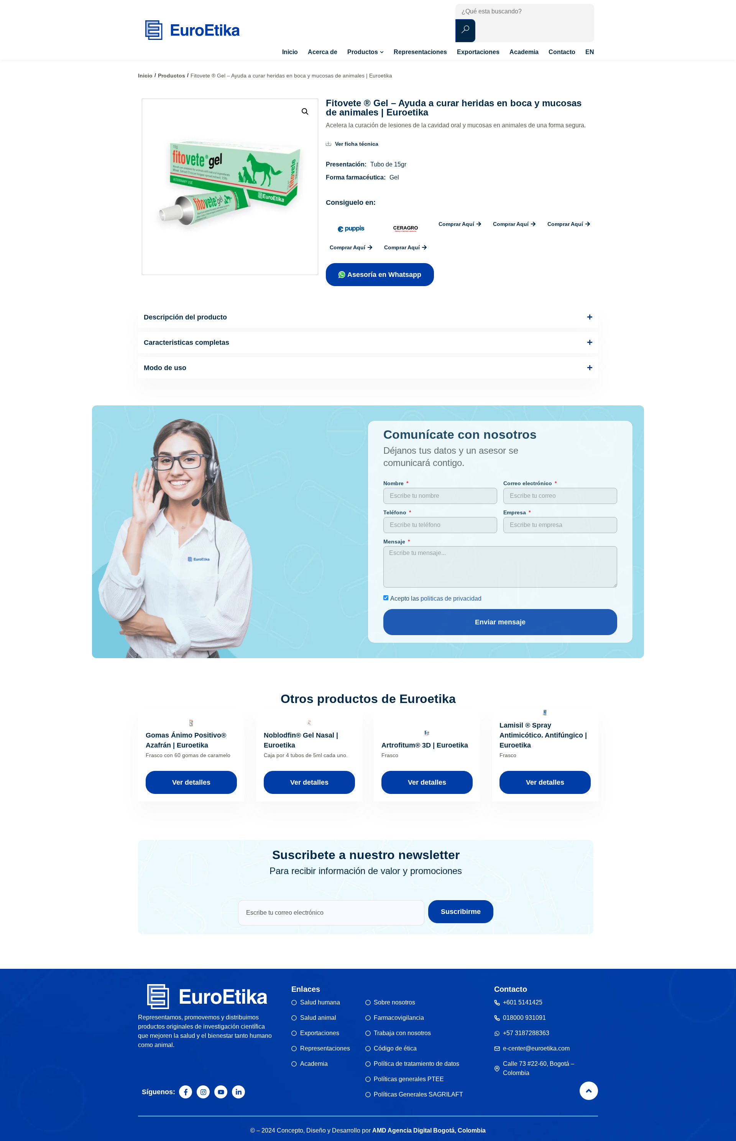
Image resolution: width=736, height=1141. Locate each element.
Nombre (394, 483)
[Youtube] (220, 1091)
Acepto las (435, 598)
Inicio (145, 75)
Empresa (515, 512)
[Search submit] (465, 30)
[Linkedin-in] (238, 1091)
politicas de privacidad (451, 598)
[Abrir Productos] (382, 52)
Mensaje (395, 542)
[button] (305, 112)
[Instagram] (203, 1091)
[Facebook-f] (185, 1091)
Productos (171, 75)
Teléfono (395, 512)
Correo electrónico (528, 483)
